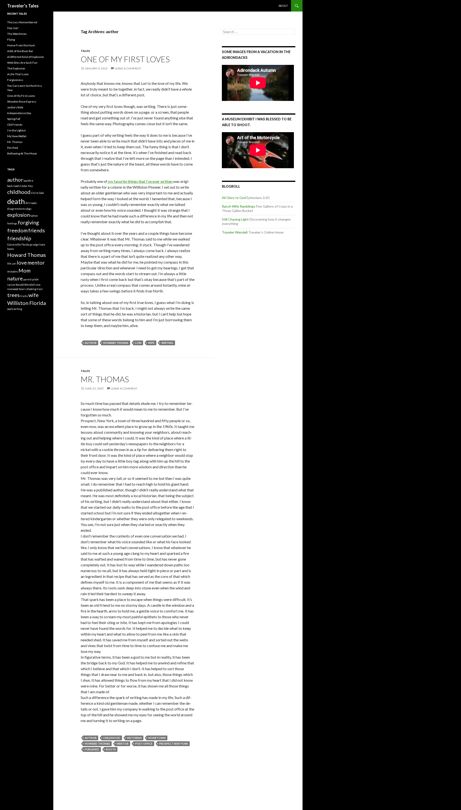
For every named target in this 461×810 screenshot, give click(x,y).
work (10, 308)
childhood (111, 737)
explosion (18, 214)
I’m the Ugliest (16, 130)
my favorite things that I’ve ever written (140, 181)
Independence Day (19, 113)
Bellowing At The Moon (22, 153)
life (9, 263)
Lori (138, 342)
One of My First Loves (125, 59)
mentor (122, 743)
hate (42, 244)
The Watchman (17, 34)
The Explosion (16, 68)
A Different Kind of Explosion (25, 57)
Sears (22, 289)
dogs (28, 208)
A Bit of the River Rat (20, 51)
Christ (34, 192)
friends (36, 230)
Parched (12, 147)
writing (167, 342)
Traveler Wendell (235, 232)
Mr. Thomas (105, 379)
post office (143, 743)
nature (15, 278)
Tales (85, 51)
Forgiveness (15, 80)
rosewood (12, 289)
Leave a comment (128, 68)
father (34, 215)
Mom (24, 270)
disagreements (16, 208)
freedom (17, 230)
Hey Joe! (13, 28)
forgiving (28, 222)
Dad (41, 192)
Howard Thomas (115, 342)
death (16, 201)
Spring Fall (13, 119)
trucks (24, 295)
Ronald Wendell (25, 284)
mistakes (12, 271)
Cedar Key (26, 185)
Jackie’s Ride (15, 107)
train (40, 289)
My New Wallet (16, 136)
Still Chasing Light (235, 219)
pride (35, 279)
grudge (34, 244)
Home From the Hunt (21, 45)
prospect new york (173, 743)
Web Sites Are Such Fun (22, 62)
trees (13, 295)
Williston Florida (26, 303)
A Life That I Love (18, 74)
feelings (12, 223)
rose (38, 284)
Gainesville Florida (18, 244)
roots (111, 749)
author (91, 342)
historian (134, 737)
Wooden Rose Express (21, 101)
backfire (28, 180)
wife (151, 342)
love (22, 262)
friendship (19, 238)
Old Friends (15, 124)
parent (27, 279)
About (283, 5)
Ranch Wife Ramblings (238, 206)
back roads (13, 185)
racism (11, 284)
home (10, 248)
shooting (31, 289)
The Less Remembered (22, 22)
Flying (11, 39)
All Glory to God (234, 198)
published (92, 749)
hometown (157, 737)
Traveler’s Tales (23, 5)
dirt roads (31, 202)
